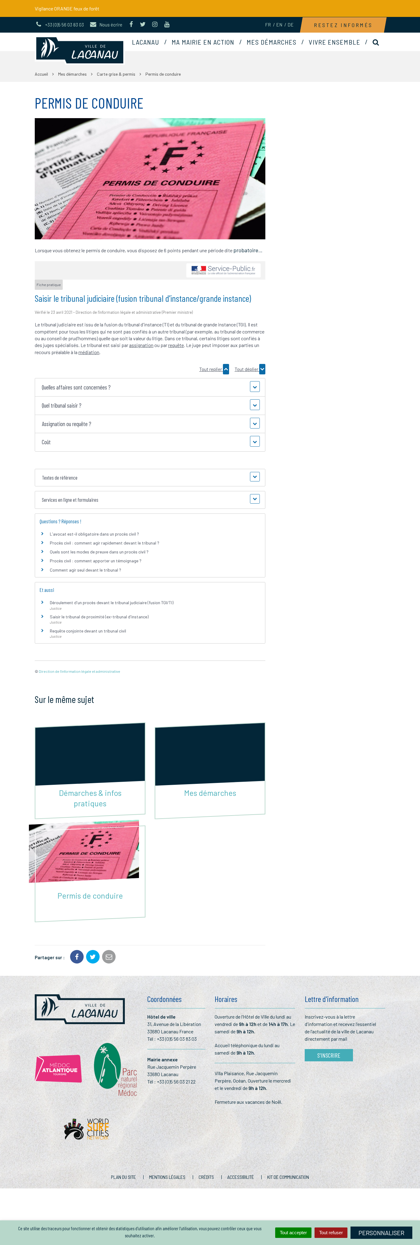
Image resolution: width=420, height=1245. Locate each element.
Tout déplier (247, 369)
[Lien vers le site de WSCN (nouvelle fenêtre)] (86, 1130)
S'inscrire (328, 1055)
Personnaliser (381, 1232)
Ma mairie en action (203, 42)
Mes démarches (271, 42)
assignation (141, 345)
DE (290, 24)
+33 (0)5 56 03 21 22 (176, 1081)
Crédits (206, 1177)
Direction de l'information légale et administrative (79, 671)
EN (279, 24)
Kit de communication (288, 1177)
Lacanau (146, 42)
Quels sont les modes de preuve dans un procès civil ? (99, 551)
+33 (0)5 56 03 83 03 (177, 1039)
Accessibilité (240, 1177)
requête (176, 345)
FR (268, 24)
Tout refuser (331, 1232)
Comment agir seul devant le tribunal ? (85, 570)
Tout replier (211, 369)
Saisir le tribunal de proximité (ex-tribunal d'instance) (99, 616)
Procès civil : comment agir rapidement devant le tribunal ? (104, 542)
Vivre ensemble (334, 42)
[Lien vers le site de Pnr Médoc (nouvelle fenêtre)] (114, 1069)
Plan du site (123, 1177)
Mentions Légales (167, 1177)
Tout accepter (293, 1232)
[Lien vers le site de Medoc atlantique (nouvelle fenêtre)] (58, 1069)
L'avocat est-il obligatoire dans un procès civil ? (94, 534)
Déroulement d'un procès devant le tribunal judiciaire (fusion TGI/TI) (111, 602)
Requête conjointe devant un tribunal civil (88, 630)
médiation (88, 352)
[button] (150, 387)
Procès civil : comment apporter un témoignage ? (95, 560)
